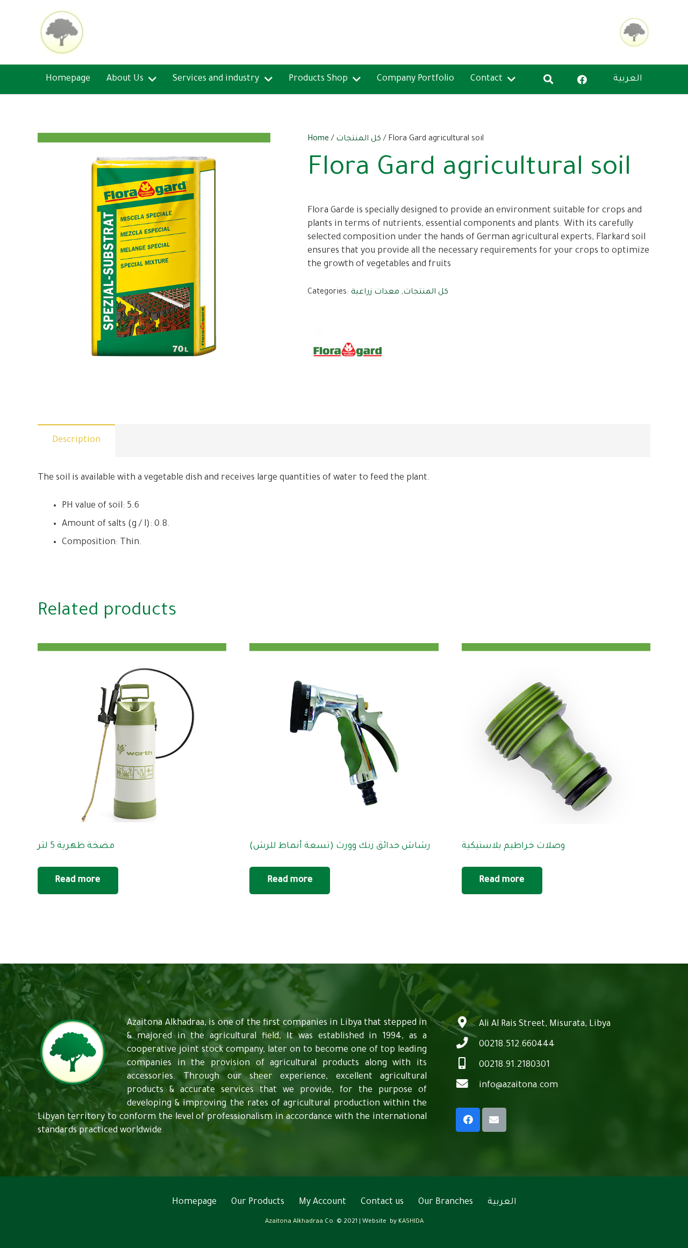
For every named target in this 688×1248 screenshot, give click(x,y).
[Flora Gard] (347, 352)
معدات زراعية (375, 292)
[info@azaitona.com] (467, 1085)
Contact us (382, 1202)
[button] (251, 152)
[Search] (548, 79)
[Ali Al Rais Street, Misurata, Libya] (467, 1024)
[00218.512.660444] (467, 1044)
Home (318, 139)
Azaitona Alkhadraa (294, 1221)
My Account (322, 1202)
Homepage (194, 1202)
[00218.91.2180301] (467, 1065)
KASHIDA (411, 1221)
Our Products (257, 1202)
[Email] (494, 1120)
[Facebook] (582, 79)
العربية (502, 1202)
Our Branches (445, 1202)
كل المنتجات (358, 139)
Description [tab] (76, 440)
